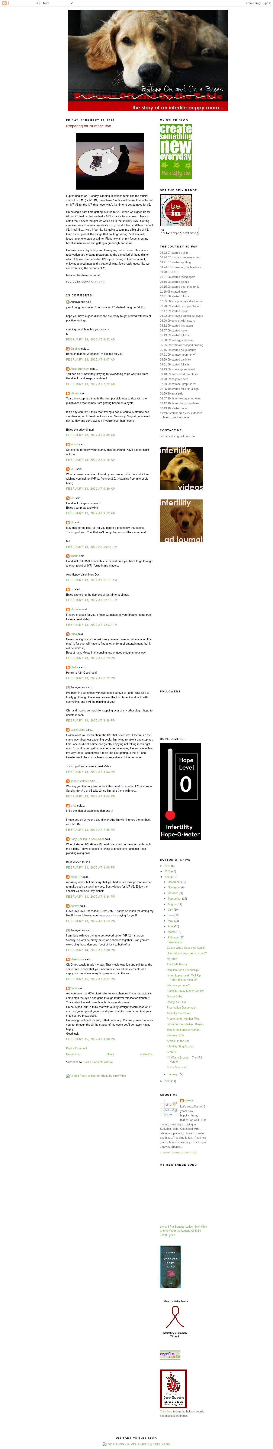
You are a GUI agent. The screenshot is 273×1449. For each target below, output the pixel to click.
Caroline (75, 348)
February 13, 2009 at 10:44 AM (92, 546)
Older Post (147, 1054)
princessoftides (79, 781)
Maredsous (77, 959)
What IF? (76, 876)
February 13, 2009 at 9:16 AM (91, 459)
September (175, 898)
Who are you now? (178, 985)
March (172, 932)
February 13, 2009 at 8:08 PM (91, 867)
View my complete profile (178, 1153)
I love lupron (174, 942)
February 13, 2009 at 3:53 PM (91, 771)
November (174, 887)
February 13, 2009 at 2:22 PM (91, 678)
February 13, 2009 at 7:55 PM (91, 829)
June (171, 915)
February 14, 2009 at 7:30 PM (91, 950)
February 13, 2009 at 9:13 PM (91, 921)
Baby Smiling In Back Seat (87, 839)
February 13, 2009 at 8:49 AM (91, 435)
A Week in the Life (178, 1041)
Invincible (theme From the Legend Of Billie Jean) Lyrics (183, 1231)
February (174, 937)
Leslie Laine (77, 729)
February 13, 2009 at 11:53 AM (91, 580)
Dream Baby (174, 996)
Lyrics (163, 1226)
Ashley (74, 905)
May (171, 920)
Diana (73, 988)
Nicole (74, 444)
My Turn (172, 958)
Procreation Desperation (181, 1007)
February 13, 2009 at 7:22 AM (91, 384)
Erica (73, 634)
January (173, 1074)
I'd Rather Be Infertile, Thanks (185, 1024)
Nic (72, 498)
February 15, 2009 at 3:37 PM (91, 979)
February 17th (175, 1035)
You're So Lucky (177, 1067)
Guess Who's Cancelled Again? (186, 947)
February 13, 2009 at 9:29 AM (91, 488)
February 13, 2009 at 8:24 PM (91, 896)
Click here (166, 1411)
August (172, 904)
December (174, 882)
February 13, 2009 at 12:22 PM (92, 624)
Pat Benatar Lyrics (181, 1226)
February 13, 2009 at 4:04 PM (91, 796)
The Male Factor (177, 964)
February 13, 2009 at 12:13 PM (92, 600)
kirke (73, 805)
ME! (73, 469)
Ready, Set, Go (176, 1002)
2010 (167, 871)
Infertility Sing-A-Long (180, 1046)
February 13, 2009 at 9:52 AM (91, 513)
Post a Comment (76, 1048)
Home (110, 1054)
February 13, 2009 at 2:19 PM (91, 658)
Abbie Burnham (79, 368)
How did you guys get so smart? (187, 953)
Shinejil (74, 393)
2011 (167, 865)
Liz (72, 589)
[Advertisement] (177, 616)
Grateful (172, 1052)
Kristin (74, 556)
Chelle (74, 667)
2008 (167, 1081)
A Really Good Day (178, 1013)
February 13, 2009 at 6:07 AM (91, 359)
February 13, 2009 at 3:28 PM (91, 720)
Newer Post (73, 1054)
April (171, 926)
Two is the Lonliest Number (183, 1029)
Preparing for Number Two (183, 1018)
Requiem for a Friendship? (183, 970)
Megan (188, 1100)
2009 (167, 877)
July (171, 909)
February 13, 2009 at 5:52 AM (91, 339)
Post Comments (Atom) (98, 1062)
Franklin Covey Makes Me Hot (185, 991)
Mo (72, 522)
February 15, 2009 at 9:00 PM (91, 1039)
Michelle (75, 609)
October (173, 893)
